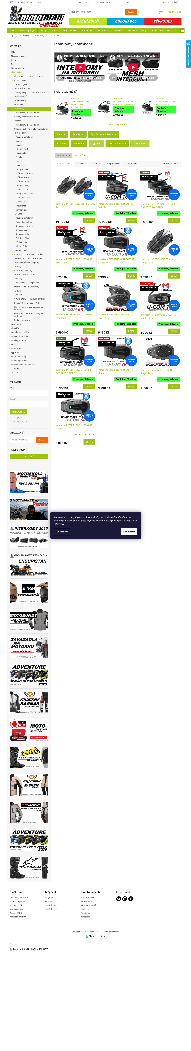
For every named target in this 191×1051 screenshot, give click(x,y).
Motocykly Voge (18, 56)
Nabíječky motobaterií (25, 274)
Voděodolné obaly (24, 222)
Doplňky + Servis (18, 340)
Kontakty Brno (82, 2)
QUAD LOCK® (20, 133)
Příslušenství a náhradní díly (27, 112)
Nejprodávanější (114, 163)
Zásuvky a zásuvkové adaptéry (29, 258)
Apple (19, 141)
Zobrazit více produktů (116, 124)
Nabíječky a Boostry (23, 270)
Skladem (61, 143)
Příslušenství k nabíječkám (27, 282)
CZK (165, 2)
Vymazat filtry (80, 155)
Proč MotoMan (87, 897)
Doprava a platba (17, 901)
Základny (20, 201)
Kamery (18, 120)
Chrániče (15, 328)
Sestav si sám (22, 189)
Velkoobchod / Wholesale (22, 364)
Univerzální (21, 153)
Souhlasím (129, 531)
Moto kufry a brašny (20, 332)
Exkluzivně (79, 143)
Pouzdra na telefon (24, 137)
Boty (13, 64)
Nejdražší (97, 163)
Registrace (50, 897)
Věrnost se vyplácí (89, 905)
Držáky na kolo (22, 181)
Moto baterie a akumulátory (26, 286)
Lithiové (18, 294)
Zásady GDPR (16, 913)
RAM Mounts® (21, 250)
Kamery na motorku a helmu (26, 116)
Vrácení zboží (16, 905)
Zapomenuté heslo (18, 421)
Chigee (17, 368)
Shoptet (92, 936)
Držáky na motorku (24, 173)
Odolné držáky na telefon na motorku (31, 129)
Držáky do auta (22, 177)
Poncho (19, 157)
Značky (14, 372)
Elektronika (16, 72)
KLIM (13, 52)
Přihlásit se (18, 411)
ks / (29, 456)
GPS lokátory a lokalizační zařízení (29, 298)
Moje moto (16, 324)
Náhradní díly (20, 100)
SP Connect (20, 213)
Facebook (85, 913)
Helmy (14, 60)
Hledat (131, 11)
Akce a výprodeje (19, 356)
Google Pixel (22, 149)
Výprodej (162, 21)
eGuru (102, 936)
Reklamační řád (16, 909)
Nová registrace (17, 417)
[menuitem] (12, 30)
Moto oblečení (17, 68)
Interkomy (18, 104)
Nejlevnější (82, 163)
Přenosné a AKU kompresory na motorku (28, 315)
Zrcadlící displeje (22, 88)
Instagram (85, 917)
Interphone (62, 155)
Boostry (18, 278)
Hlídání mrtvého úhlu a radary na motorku (28, 308)
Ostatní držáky (22, 185)
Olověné (19, 290)
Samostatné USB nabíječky (27, 262)
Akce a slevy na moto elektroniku (29, 76)
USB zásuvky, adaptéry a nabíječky (30, 254)
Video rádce (86, 901)
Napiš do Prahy (52, 909)
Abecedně (133, 163)
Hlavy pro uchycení (24, 193)
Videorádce (125, 21)
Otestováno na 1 (117, 143)
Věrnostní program (18, 917)
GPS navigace (20, 80)
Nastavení (62, 531)
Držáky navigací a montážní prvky (30, 92)
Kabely (18, 266)
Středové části (23, 197)
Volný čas (15, 344)
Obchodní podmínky (19, 897)
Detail (89, 220)
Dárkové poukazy (22, 320)
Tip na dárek (140, 143)
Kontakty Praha (102, 2)
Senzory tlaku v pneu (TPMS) (27, 303)
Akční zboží (88, 21)
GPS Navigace (21, 84)
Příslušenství (21, 96)
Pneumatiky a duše (19, 336)
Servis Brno (16, 348)
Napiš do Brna (51, 905)
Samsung (20, 145)
